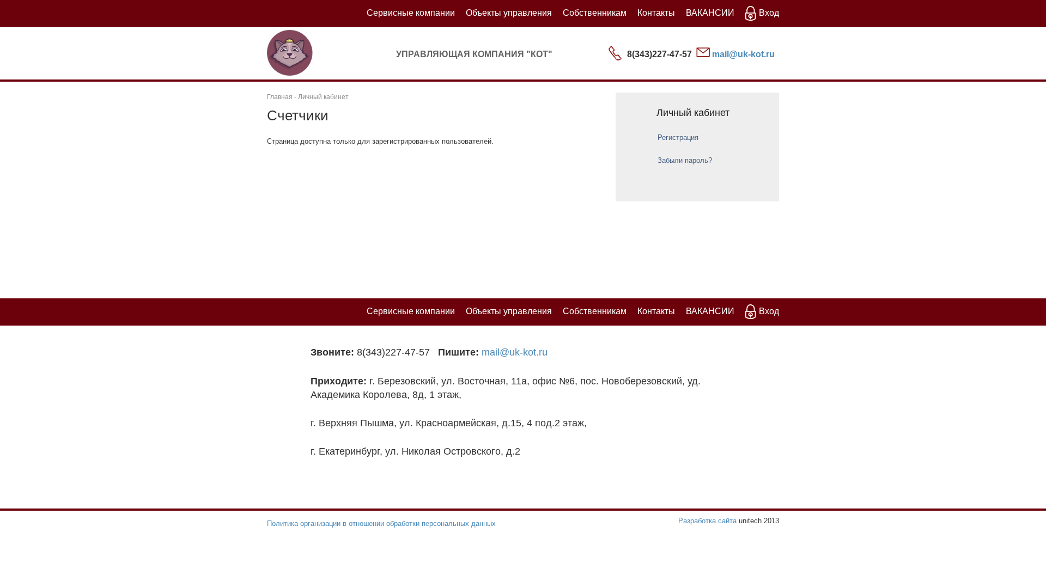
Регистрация (678, 137)
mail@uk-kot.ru (743, 54)
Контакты (656, 12)
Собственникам (595, 12)
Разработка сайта (707, 521)
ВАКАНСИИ (710, 12)
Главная (280, 97)
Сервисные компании (411, 12)
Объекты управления (509, 12)
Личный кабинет (323, 97)
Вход (769, 12)
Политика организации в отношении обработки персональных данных (381, 523)
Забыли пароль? (685, 160)
